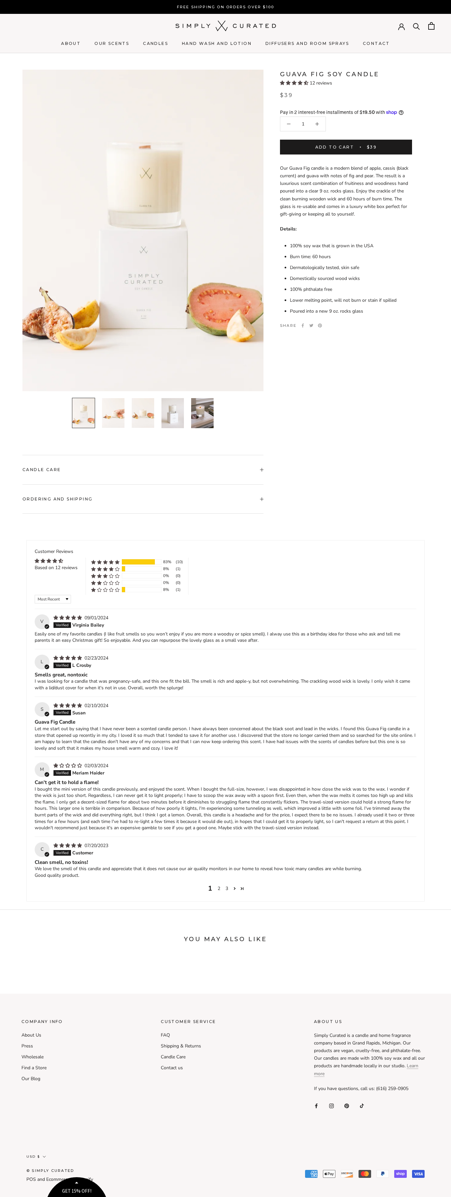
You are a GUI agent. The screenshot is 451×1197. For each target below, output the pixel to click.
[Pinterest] (320, 325)
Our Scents (111, 43)
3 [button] (227, 888)
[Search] (416, 25)
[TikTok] (362, 1105)
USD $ (33, 1156)
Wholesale (32, 1057)
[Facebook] (303, 325)
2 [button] (219, 888)
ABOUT (71, 43)
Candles (155, 43)
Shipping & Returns (181, 1046)
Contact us (172, 1068)
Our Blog (30, 1079)
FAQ (165, 1035)
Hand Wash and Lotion (217, 43)
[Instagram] (331, 1105)
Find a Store (34, 1068)
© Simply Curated (50, 1170)
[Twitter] (311, 325)
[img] (68, 618)
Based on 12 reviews (56, 567)
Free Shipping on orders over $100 (225, 7)
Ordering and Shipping (57, 498)
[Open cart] (431, 26)
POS (31, 1179)
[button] (295, 83)
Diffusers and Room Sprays (307, 43)
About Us (31, 1035)
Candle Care (41, 469)
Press (27, 1046)
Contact (376, 43)
